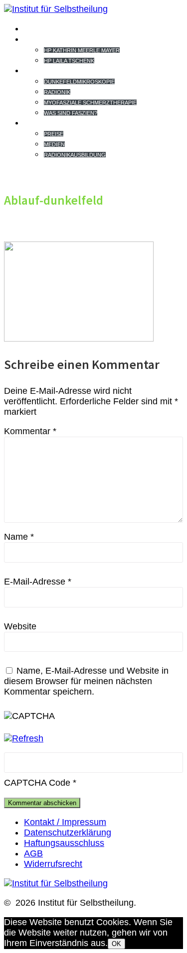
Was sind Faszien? (70, 113)
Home (39, 28)
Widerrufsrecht (53, 864)
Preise (53, 134)
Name (19, 537)
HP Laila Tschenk (69, 61)
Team (38, 38)
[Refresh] (23, 738)
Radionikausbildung (75, 155)
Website (20, 626)
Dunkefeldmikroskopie (79, 82)
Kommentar (30, 431)
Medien (54, 144)
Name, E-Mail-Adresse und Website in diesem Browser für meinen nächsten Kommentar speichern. (86, 681)
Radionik (57, 92)
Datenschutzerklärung (67, 832)
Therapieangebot (75, 70)
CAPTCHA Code (37, 783)
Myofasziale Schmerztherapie (90, 103)
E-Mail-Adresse (37, 582)
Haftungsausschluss (64, 843)
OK (116, 944)
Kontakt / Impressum (65, 822)
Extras (45, 122)
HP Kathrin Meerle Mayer (82, 50)
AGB (33, 853)
